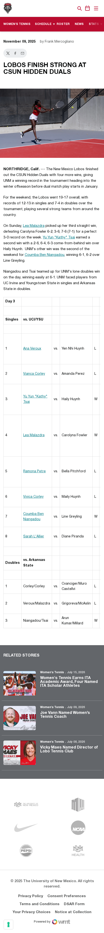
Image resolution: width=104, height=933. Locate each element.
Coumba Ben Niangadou (44, 255)
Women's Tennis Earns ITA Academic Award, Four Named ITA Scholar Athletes (69, 682)
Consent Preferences (66, 896)
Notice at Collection (73, 912)
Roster (63, 24)
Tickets (63, 8)
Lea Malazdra (34, 226)
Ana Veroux (32, 348)
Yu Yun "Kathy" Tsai (59, 237)
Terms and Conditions (39, 904)
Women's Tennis (52, 672)
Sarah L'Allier (33, 536)
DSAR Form (74, 904)
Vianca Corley (34, 373)
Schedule (43, 24)
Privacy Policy (30, 896)
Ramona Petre (34, 471)
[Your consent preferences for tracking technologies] (8, 924)
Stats (94, 24)
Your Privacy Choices (32, 912)
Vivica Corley (33, 496)
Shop (71, 8)
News (79, 24)
